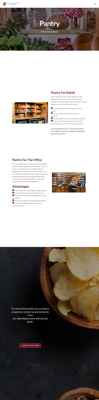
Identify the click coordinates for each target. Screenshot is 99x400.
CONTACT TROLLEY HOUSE (30, 345)
